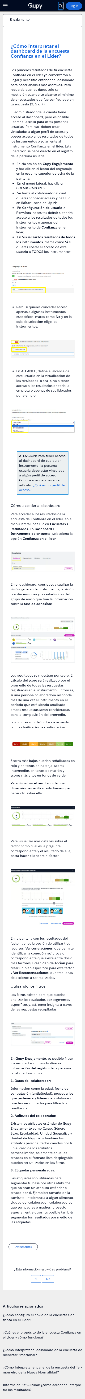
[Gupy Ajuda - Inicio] (42, 6)
